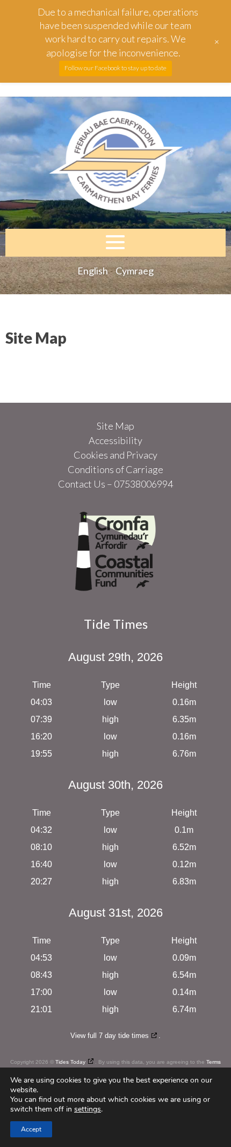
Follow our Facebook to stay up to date (115, 68)
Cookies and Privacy (115, 455)
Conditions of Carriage (115, 469)
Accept (31, 1129)
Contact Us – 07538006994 (115, 484)
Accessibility (115, 440)
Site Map (115, 426)
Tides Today (70, 1062)
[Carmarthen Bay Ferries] (115, 163)
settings (87, 1109)
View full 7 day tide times (109, 1036)
